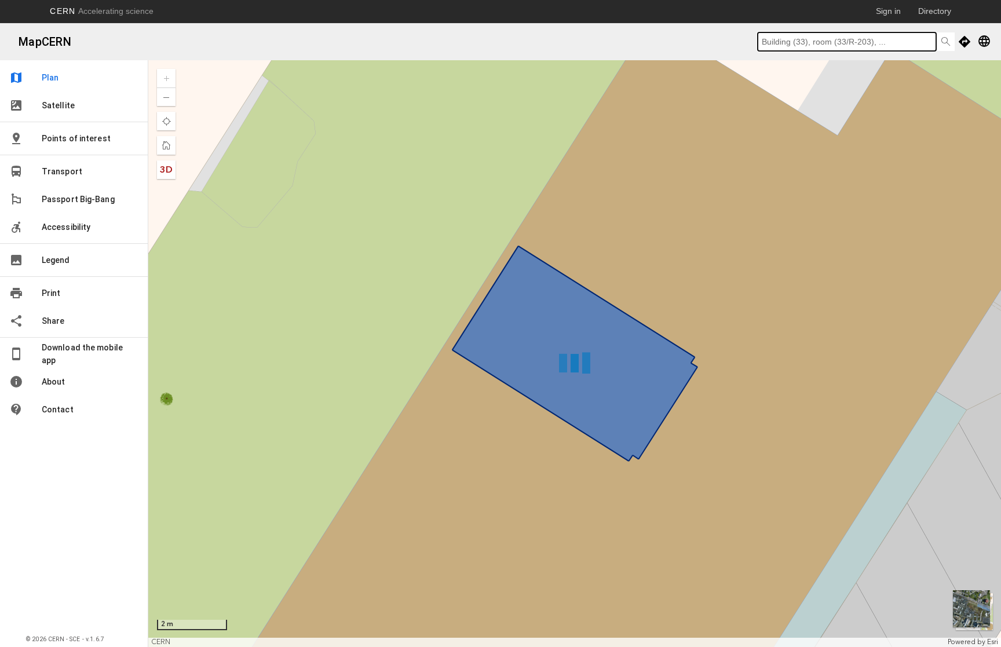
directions (964, 42)
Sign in (888, 11)
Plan (34, 78)
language (984, 41)
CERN (102, 11)
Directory (934, 11)
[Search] (945, 41)
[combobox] (847, 41)
